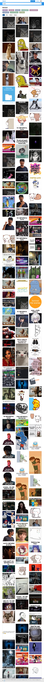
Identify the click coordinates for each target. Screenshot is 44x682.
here (4, 680)
